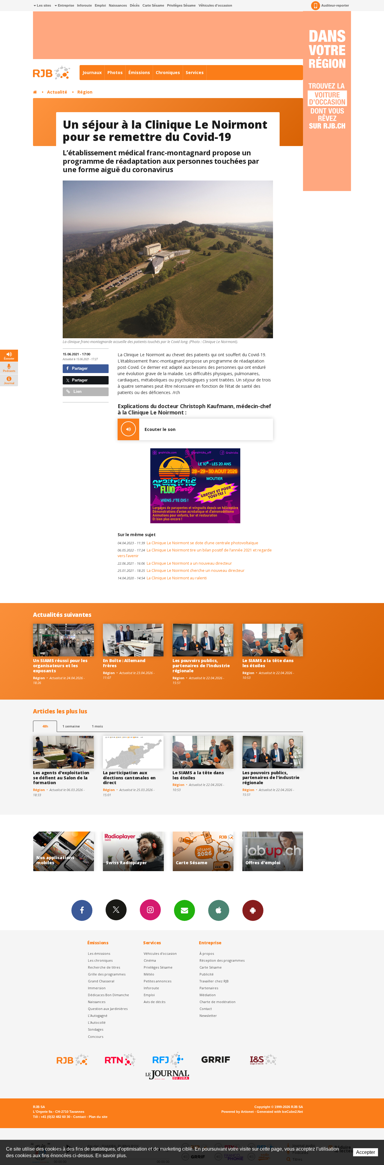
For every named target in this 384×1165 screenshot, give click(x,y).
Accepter (365, 1152)
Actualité (57, 92)
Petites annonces (157, 981)
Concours (95, 1036)
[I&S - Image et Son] (263, 1060)
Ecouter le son (160, 429)
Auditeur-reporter (335, 5)
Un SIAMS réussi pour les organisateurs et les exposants (60, 666)
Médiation (208, 995)
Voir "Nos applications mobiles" (272, 851)
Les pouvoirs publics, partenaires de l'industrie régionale (201, 666)
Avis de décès (154, 1002)
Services (195, 72)
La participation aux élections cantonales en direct (129, 778)
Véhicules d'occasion (215, 5)
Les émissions (99, 953)
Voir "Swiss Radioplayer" (63, 851)
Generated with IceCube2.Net (280, 1111)
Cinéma (150, 960)
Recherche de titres (104, 967)
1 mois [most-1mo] (97, 726)
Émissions (139, 72)
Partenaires (209, 988)
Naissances (118, 5)
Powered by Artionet (237, 1111)
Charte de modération (218, 1002)
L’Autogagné (97, 1015)
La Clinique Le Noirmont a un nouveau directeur (175, 563)
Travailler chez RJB (214, 981)
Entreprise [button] (65, 5)
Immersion (97, 988)
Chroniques (168, 72)
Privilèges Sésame (181, 5)
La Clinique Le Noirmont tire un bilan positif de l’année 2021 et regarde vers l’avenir (195, 553)
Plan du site (98, 1117)
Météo (149, 974)
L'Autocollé (97, 1022)
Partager (79, 368)
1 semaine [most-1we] (71, 726)
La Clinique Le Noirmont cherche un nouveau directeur (181, 570)
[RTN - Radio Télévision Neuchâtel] (120, 1060)
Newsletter (208, 1015)
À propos (207, 953)
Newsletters (184, 910)
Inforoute (84, 5)
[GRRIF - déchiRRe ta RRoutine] (215, 1060)
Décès (135, 5)
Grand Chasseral (101, 981)
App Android (252, 910)
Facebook (81, 910)
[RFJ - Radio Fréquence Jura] (167, 1060)
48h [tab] (45, 726)
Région (84, 92)
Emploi (100, 5)
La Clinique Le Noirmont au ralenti (162, 578)
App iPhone (218, 910)
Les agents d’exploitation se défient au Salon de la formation (61, 778)
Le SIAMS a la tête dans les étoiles (268, 663)
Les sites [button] (43, 5)
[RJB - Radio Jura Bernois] (72, 1060)
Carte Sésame (153, 5)
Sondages (95, 1029)
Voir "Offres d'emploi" (202, 851)
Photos (115, 72)
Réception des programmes (222, 960)
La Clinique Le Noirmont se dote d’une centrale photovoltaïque (188, 542)
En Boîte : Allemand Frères (124, 663)
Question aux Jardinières (108, 1009)
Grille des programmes (106, 974)
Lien (77, 391)
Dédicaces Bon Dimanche (108, 995)
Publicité (207, 974)
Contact (206, 1009)
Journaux (92, 72)
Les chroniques (100, 960)
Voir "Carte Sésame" (133, 851)
